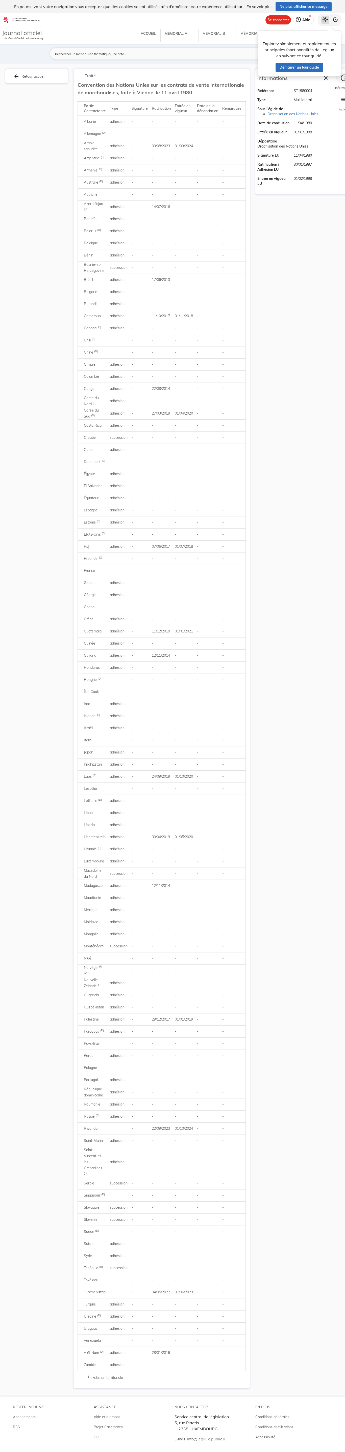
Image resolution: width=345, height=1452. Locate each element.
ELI (96, 1437)
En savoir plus (260, 6)
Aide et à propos (107, 1417)
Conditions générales (272, 1417)
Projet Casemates (108, 1427)
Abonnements (24, 1417)
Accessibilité (265, 1437)
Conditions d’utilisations (274, 1427)
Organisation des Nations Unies (292, 114)
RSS (16, 1427)
